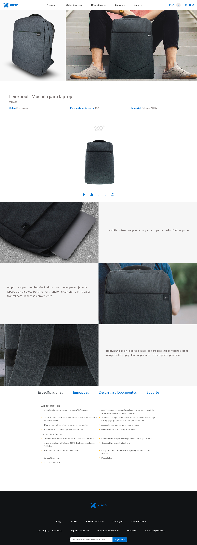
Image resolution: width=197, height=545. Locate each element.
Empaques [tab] (81, 392)
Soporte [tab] (153, 392)
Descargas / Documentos (50, 530)
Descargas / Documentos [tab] (118, 392)
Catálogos (118, 521)
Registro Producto (80, 530)
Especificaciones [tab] (50, 392)
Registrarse (120, 539)
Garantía (131, 530)
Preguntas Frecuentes (108, 530)
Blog (58, 521)
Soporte (73, 521)
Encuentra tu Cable (95, 521)
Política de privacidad (155, 530)
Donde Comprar (139, 521)
